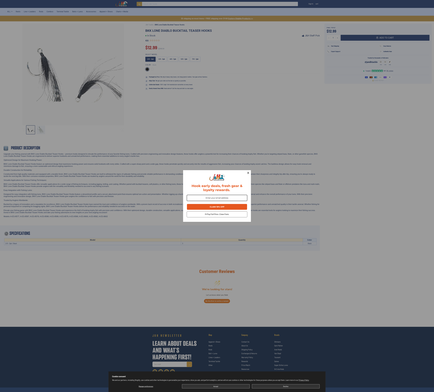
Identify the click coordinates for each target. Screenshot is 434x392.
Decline (285, 386)
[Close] (248, 173)
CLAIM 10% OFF (217, 207)
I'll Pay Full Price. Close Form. (217, 214)
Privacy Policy (304, 380)
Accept (215, 386)
